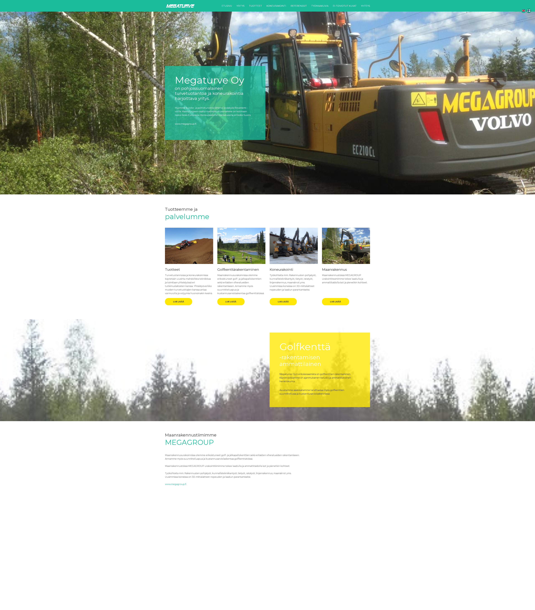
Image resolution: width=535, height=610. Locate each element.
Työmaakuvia (319, 6)
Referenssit (299, 6)
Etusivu (227, 6)
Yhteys (365, 6)
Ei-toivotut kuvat (345, 6)
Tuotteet (255, 6)
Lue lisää (178, 301)
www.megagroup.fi (185, 114)
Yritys (240, 6)
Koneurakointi (276, 6)
